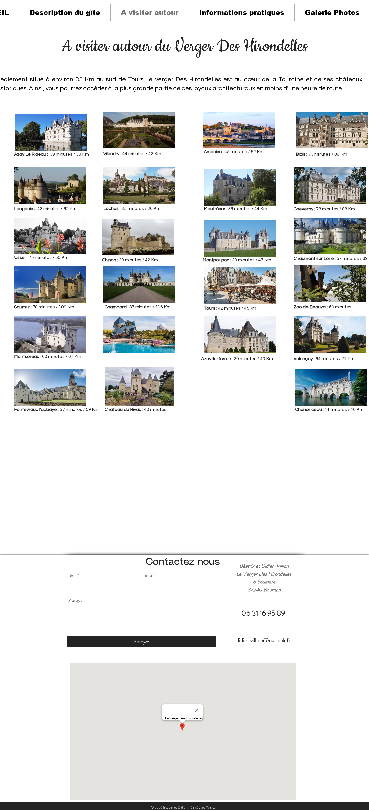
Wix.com (212, 807)
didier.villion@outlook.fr (263, 640)
